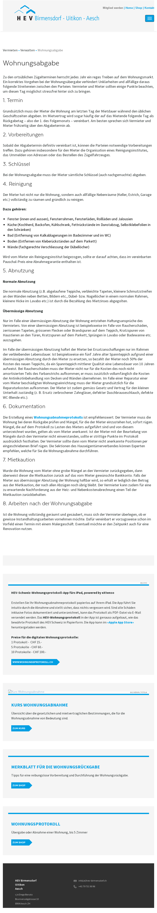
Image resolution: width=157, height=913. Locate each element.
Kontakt (149, 8)
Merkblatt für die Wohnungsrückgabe (55, 767)
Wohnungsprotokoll (35, 824)
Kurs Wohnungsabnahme (39, 705)
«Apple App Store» (120, 622)
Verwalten (27, 50)
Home (129, 8)
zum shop (18, 785)
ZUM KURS (18, 728)
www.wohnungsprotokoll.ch (32, 662)
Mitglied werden (113, 8)
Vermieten (10, 50)
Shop (138, 8)
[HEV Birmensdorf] (58, 12)
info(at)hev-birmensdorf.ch (92, 880)
